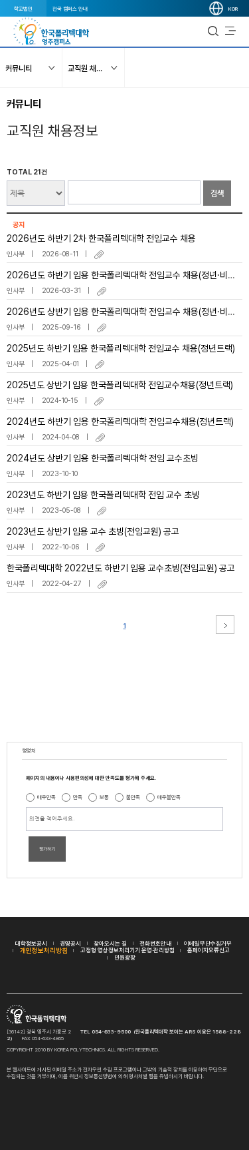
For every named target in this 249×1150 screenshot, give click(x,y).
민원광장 (124, 957)
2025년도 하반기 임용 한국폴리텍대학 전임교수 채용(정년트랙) (121, 348)
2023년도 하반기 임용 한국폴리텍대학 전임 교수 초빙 (103, 494)
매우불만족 (169, 797)
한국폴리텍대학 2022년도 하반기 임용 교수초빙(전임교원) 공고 (121, 568)
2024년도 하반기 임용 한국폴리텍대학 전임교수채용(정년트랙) (120, 421)
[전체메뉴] (230, 31)
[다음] (225, 624)
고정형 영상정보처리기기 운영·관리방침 (127, 950)
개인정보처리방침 (44, 950)
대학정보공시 (31, 943)
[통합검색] (213, 31)
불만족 (133, 797)
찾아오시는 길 (110, 943)
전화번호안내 (155, 943)
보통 (104, 797)
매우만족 (46, 797)
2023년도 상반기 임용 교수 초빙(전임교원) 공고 (93, 531)
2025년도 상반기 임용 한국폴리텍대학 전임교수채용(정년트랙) (120, 385)
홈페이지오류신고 (208, 950)
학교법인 (23, 8)
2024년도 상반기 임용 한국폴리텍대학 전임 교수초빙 (103, 458)
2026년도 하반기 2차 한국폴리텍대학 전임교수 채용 (101, 238)
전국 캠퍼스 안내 (70, 8)
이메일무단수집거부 (208, 943)
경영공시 (70, 943)
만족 (77, 797)
